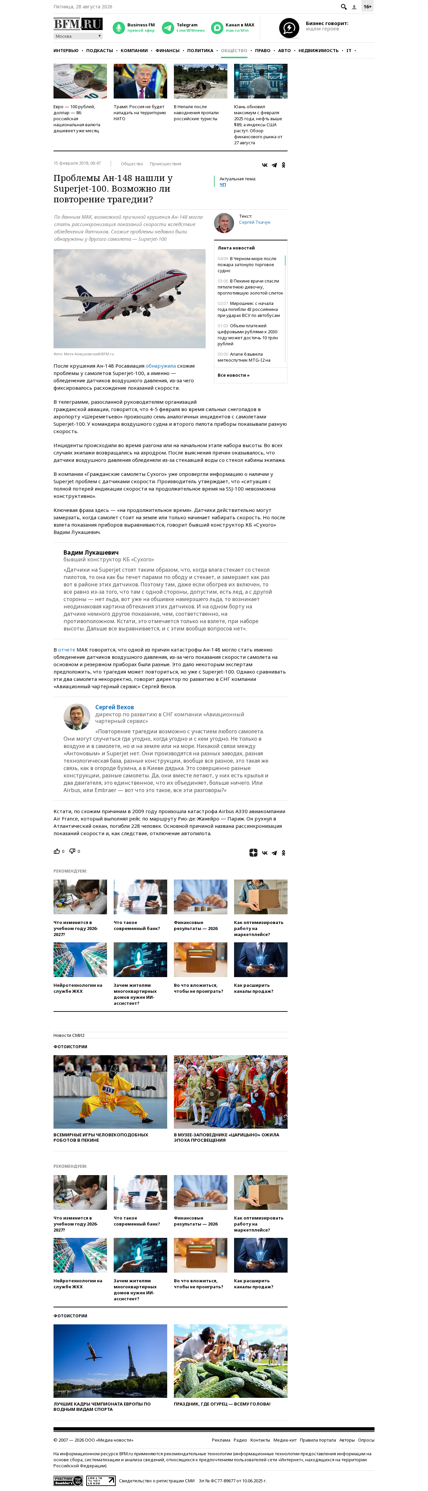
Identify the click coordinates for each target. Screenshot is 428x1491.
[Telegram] (274, 165)
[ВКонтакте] (265, 165)
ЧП (223, 184)
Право (263, 50)
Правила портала (318, 1440)
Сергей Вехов (114, 707)
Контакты (260, 1440)
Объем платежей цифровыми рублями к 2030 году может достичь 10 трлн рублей (248, 335)
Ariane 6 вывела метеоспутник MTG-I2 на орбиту (244, 360)
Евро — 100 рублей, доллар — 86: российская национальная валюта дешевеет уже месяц (77, 119)
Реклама (221, 1440)
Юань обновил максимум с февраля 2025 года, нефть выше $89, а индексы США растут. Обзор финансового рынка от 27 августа (258, 125)
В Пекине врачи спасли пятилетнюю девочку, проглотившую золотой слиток (250, 287)
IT (348, 50)
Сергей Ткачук (255, 222)
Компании (134, 50)
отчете (66, 649)
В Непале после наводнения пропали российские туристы (196, 113)
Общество (234, 50)
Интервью (66, 50)
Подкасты (99, 50)
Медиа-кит (285, 1440)
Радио (240, 1440)
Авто (284, 50)
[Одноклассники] (284, 165)
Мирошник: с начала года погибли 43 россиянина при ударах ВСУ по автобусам (249, 309)
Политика (200, 50)
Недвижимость (319, 50)
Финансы (167, 50)
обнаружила (161, 365)
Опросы (366, 1440)
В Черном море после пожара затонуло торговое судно (247, 264)
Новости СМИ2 (69, 1035)
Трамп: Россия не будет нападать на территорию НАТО (140, 113)
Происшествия (165, 163)
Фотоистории (70, 1047)
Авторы (347, 1440)
